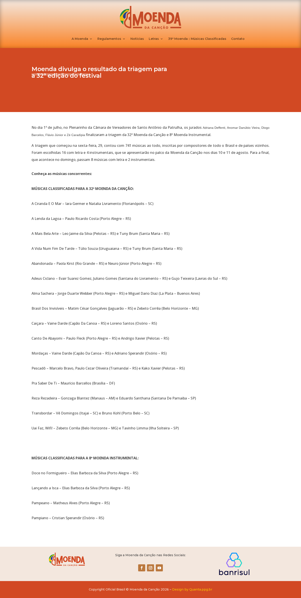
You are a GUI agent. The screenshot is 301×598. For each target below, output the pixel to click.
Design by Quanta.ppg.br (192, 589)
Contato (238, 39)
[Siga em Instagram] (150, 567)
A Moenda (80, 39)
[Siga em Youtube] (159, 567)
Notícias (137, 39)
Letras (154, 39)
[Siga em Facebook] (141, 567)
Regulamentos (109, 39)
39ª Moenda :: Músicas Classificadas (197, 39)
